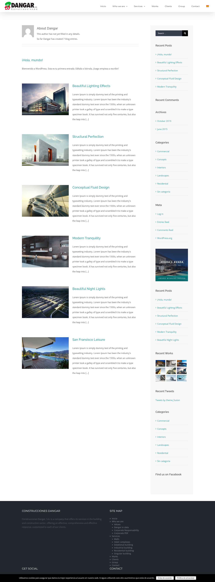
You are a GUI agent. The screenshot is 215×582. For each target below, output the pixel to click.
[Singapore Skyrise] (171, 363)
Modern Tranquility (86, 238)
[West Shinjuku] (171, 371)
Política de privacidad (185, 578)
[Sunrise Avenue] (160, 363)
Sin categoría (163, 191)
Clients (115, 559)
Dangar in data (121, 527)
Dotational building (123, 544)
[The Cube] (171, 378)
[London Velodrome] (160, 378)
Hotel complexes (122, 542)
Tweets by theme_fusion (167, 400)
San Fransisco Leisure (88, 339)
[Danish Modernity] (160, 371)
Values (117, 524)
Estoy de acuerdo (165, 578)
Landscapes (163, 175)
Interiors (161, 167)
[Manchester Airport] (182, 371)
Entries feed (163, 221)
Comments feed (165, 230)
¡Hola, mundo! (32, 60)
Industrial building (123, 547)
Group (115, 562)
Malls (116, 539)
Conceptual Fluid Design (90, 187)
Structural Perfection (88, 136)
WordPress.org (164, 238)
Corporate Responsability (126, 530)
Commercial (163, 151)
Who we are (117, 521)
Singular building (122, 553)
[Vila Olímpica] (182, 378)
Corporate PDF (121, 533)
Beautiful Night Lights (88, 289)
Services (116, 536)
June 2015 (162, 129)
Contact (115, 565)
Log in (160, 213)
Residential (162, 183)
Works (115, 556)
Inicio (114, 518)
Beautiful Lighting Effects (91, 86)
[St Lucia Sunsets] (182, 363)
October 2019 (164, 121)
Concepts (161, 159)
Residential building (124, 550)
